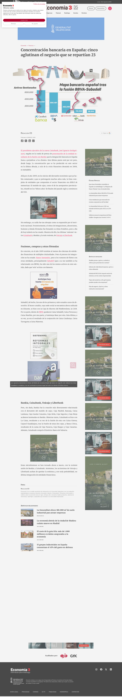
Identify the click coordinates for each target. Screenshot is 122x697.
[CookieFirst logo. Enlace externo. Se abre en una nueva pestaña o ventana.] (8, 5)
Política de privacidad (39, 4)
